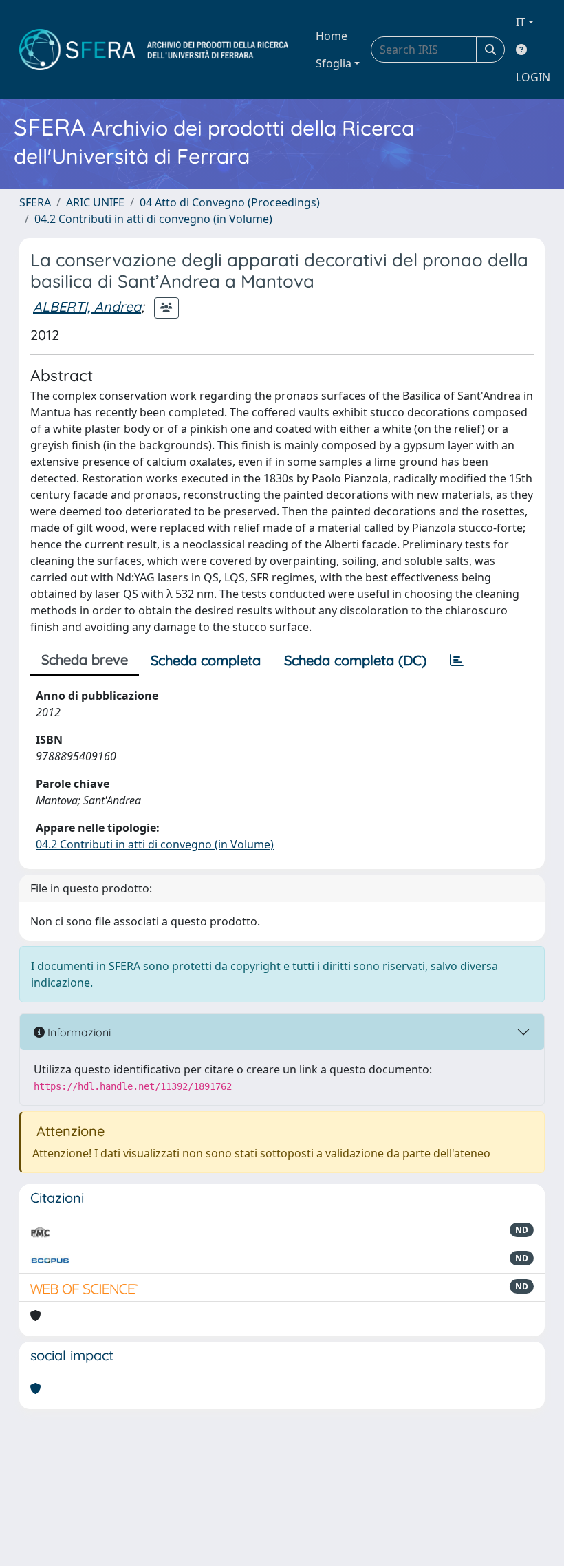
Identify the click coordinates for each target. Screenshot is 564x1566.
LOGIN (533, 77)
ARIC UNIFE (95, 202)
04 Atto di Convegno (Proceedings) (230, 202)
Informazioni (78, 1032)
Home (331, 35)
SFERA (35, 202)
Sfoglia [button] (333, 63)
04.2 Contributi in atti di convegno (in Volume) (153, 218)
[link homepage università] (153, 49)
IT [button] (520, 22)
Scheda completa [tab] (206, 660)
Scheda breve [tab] (84, 659)
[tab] (456, 660)
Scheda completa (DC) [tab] (355, 660)
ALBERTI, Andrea (87, 306)
